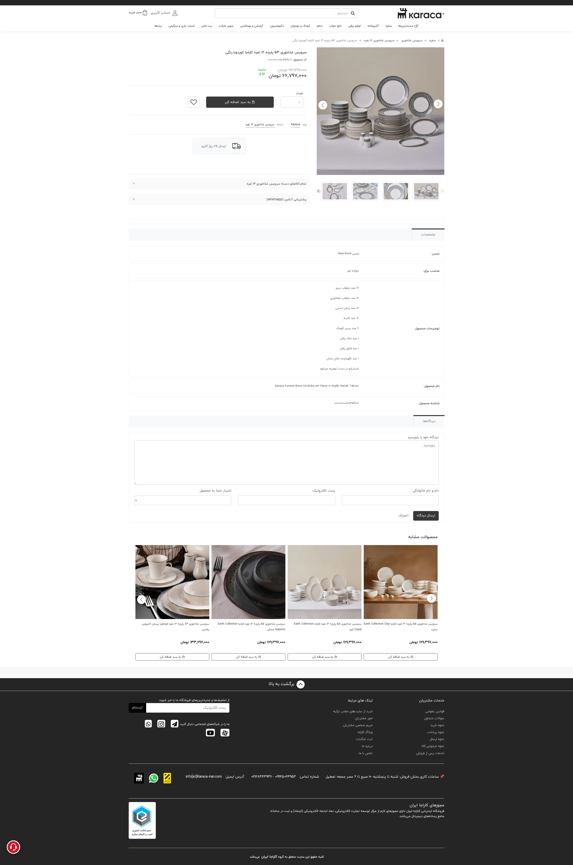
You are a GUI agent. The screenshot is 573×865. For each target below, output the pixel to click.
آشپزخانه (373, 26)
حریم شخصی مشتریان (358, 725)
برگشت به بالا (282, 684)
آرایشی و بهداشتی (251, 26)
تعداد (299, 92)
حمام (320, 26)
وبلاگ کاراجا (365, 732)
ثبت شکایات (364, 739)
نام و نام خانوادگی (426, 490)
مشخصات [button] (428, 234)
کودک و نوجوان (300, 26)
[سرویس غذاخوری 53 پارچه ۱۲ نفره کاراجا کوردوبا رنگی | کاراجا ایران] (380, 111)
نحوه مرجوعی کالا (432, 746)
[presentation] (442, 191)
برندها (158, 26)
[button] (138, 12)
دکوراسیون (277, 26)
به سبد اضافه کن (238, 102)
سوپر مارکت (226, 26)
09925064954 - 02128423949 (273, 776)
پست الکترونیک (323, 490)
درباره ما (367, 746)
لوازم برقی (354, 26)
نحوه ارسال (437, 739)
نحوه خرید (437, 725)
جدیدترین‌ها (405, 26)
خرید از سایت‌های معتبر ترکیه (353, 711)
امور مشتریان (364, 718)
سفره (388, 26)
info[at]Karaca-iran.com (204, 776)
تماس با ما (366, 753)
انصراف (403, 515)
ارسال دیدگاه (426, 515)
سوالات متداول (434, 718)
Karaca (295, 124)
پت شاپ (206, 26)
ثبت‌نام (137, 707)
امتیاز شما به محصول (215, 490)
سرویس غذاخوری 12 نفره (260, 124)
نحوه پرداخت (435, 732)
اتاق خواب (335, 26)
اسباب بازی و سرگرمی (182, 26)
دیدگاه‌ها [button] (429, 421)
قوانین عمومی (434, 711)
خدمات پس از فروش (430, 753)
